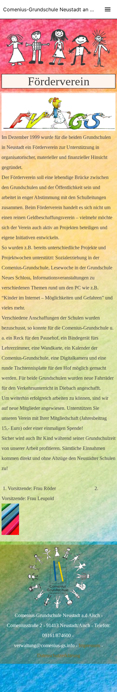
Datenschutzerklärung (58, 655)
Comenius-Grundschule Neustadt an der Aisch (57, 9)
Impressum (89, 645)
